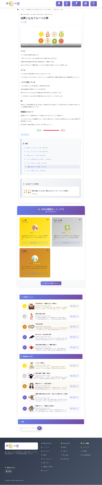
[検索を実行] (39, 428)
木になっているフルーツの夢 (37, 151)
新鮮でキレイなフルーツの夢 (37, 147)
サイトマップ (86, 447)
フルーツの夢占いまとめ (36, 170)
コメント (26, 134)
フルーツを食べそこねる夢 (37, 163)
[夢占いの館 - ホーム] (13, 4)
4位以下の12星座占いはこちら (52, 283)
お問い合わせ (66, 459)
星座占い (45, 455)
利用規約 (85, 451)
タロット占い (46, 451)
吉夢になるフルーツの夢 (36, 155)
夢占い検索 (65, 455)
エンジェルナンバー (48, 459)
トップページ (46, 447)
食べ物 (24, 22)
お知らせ (65, 451)
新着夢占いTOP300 (47, 466)
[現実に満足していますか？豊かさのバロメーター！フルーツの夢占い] (51, 37)
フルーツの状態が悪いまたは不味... (39, 159)
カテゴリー (45, 470)
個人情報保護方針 (87, 455)
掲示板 (64, 447)
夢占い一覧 (45, 462)
